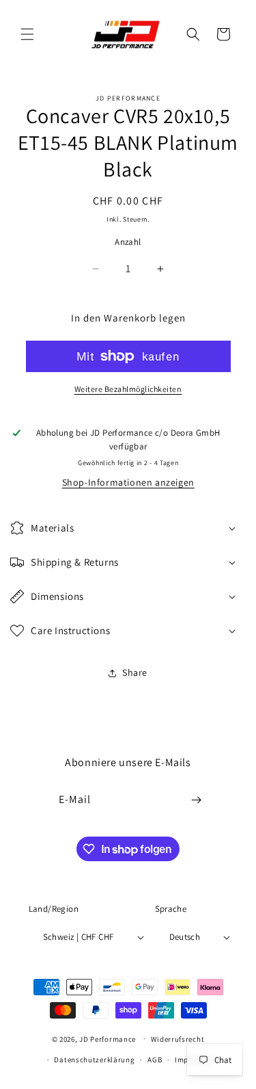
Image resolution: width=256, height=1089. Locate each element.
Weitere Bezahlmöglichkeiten (128, 389)
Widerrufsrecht (178, 1039)
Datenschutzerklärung (94, 1059)
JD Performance (107, 1038)
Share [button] (134, 672)
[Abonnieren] (196, 800)
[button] (27, 34)
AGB (154, 1059)
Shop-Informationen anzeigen (128, 482)
